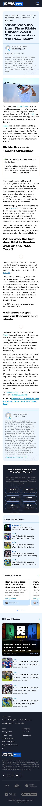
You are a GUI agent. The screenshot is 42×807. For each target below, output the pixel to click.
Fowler (5, 126)
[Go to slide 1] (17, 610)
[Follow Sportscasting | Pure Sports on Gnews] (21, 775)
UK (3, 748)
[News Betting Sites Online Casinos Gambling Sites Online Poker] (37, 3)
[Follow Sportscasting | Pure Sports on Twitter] (8, 775)
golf (28, 429)
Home (7, 15)
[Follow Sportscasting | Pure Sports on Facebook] (3, 775)
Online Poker (20, 723)
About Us (26, 732)
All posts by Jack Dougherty (14, 457)
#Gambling (16, 525)
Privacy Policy (7, 732)
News (4, 720)
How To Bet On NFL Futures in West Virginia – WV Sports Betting (24, 555)
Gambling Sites (7, 723)
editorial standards (26, 61)
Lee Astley (7, 653)
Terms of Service (8, 738)
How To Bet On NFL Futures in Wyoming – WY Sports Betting (23, 537)
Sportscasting (12, 392)
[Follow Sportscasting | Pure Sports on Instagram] (17, 775)
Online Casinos (25, 720)
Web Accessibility (8, 741)
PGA (32, 114)
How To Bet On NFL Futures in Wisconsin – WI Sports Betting (23, 546)
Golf (13, 15)
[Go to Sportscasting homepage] (13, 4)
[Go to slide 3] (24, 610)
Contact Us (27, 735)
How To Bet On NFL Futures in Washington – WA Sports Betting (24, 563)
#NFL (14, 534)
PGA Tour (6, 273)
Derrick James (13, 603)
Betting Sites (12, 720)
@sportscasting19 (19, 395)
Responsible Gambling (10, 745)
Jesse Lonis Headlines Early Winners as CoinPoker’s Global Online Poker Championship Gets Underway (24, 529)
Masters (14, 208)
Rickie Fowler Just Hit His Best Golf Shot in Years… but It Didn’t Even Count (21, 401)
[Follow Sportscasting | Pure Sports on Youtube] (12, 775)
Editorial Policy (7, 735)
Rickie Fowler (22, 106)
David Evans (17, 667)
